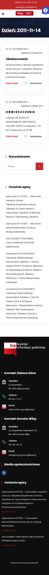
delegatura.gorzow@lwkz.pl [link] (22, 455)
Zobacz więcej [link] (12, 83)
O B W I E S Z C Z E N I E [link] (20, 112)
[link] (45, 10)
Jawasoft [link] (34, 563)
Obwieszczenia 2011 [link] (32, 53)
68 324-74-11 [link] (15, 399)
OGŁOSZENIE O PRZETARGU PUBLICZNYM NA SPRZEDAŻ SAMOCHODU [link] (20, 242)
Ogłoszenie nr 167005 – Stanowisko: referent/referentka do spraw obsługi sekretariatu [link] (24, 227)
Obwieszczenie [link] (17, 59)
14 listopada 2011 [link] (19, 49)
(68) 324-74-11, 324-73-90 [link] (26, 2)
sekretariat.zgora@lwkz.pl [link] (26, 7)
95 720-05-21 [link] (15, 444)
